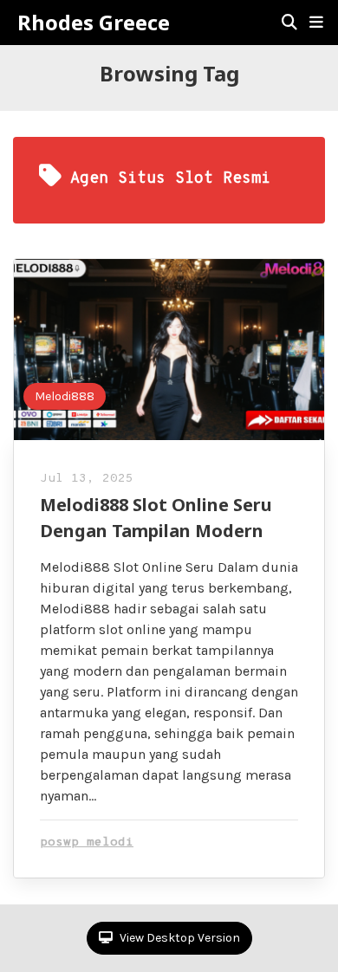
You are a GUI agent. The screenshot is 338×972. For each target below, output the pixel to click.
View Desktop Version (178, 937)
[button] (316, 22)
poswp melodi (86, 842)
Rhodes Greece (93, 22)
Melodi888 (64, 396)
